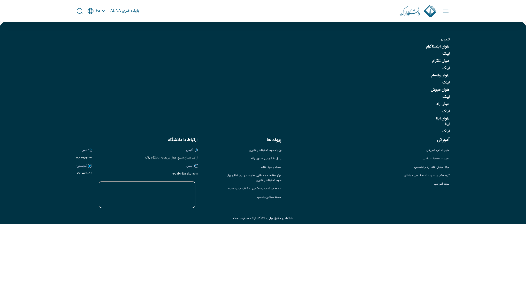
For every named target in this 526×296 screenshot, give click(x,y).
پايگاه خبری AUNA (124, 11)
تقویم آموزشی (442, 184)
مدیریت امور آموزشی (438, 150)
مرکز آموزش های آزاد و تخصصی (432, 167)
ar (97, 31)
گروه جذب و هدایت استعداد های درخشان (427, 175)
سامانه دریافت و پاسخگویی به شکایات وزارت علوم (254, 189)
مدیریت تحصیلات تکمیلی (435, 159)
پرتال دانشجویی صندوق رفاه (266, 159)
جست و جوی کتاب (271, 167)
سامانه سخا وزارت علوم (269, 197)
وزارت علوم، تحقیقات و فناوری (265, 150)
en (97, 23)
